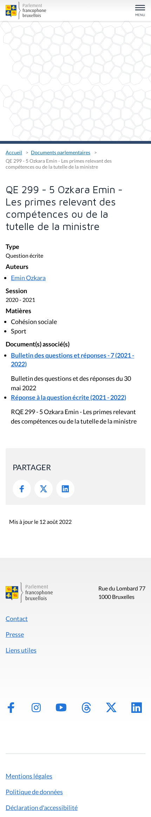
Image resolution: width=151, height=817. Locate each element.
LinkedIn (65, 489)
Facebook (22, 489)
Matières (18, 311)
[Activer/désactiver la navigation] (140, 11)
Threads (86, 707)
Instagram (36, 707)
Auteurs (17, 267)
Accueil (14, 152)
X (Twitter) (111, 707)
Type (12, 247)
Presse (15, 634)
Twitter (43, 489)
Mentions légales (29, 776)
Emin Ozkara (28, 278)
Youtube (61, 707)
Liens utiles (21, 650)
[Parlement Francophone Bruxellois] (28, 10)
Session (16, 291)
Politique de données (34, 792)
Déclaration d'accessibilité (42, 807)
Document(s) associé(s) (38, 344)
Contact (17, 618)
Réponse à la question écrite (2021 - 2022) (68, 397)
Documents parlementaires (60, 152)
